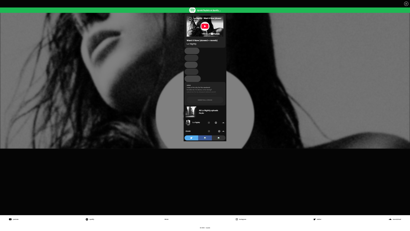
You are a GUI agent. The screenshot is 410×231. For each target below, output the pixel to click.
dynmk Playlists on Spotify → (209, 10)
